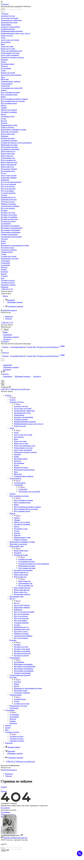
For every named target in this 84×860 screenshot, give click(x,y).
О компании (14, 714)
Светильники (19, 662)
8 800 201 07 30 (7, 289)
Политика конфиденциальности (15, 838)
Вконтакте (9, 316)
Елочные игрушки (25, 559)
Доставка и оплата (16, 736)
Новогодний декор (21, 550)
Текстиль (17, 682)
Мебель (17, 518)
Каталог (13, 400)
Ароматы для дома (21, 406)
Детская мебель (19, 483)
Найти (4, 850)
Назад (14, 397)
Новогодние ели (24, 581)
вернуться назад (10, 810)
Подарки (17, 644)
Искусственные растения (23, 500)
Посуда (16, 603)
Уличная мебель (20, 699)
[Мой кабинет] (2, 362)
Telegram (8, 319)
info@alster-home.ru (10, 310)
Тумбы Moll (22, 489)
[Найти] (2, 11)
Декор (16, 432)
